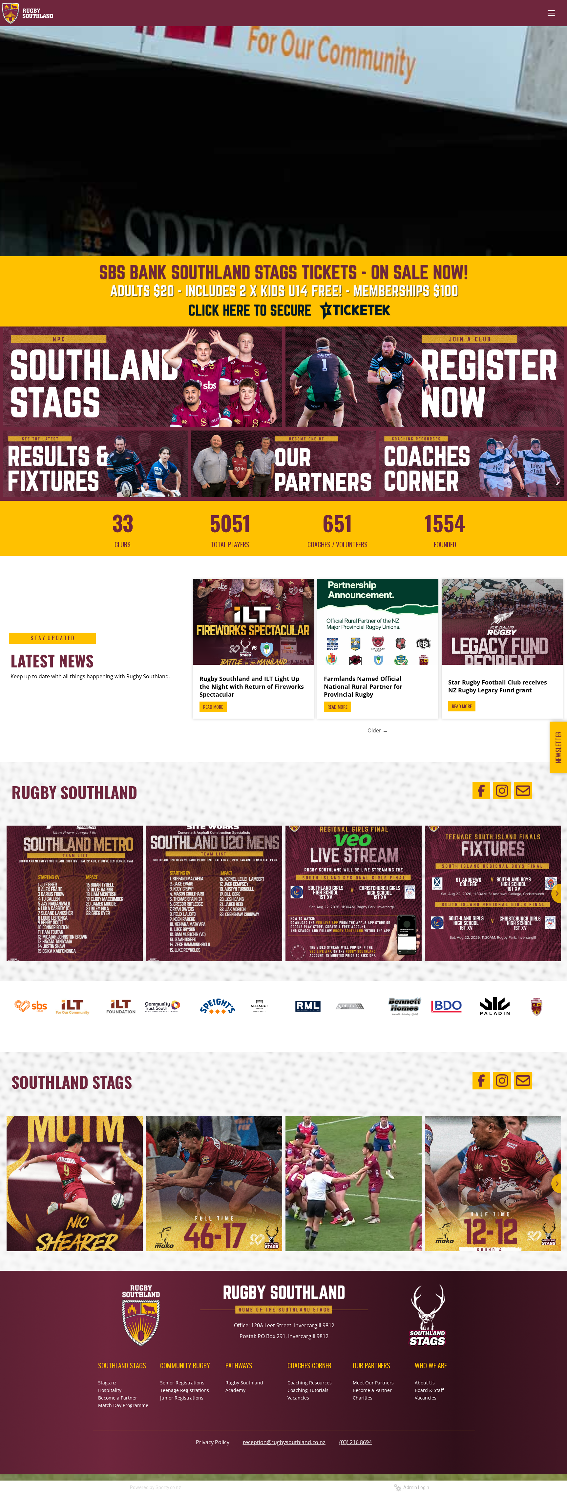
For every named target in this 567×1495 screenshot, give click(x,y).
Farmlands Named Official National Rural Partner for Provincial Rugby (363, 686)
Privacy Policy (212, 1442)
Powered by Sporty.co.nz (155, 1487)
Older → (378, 730)
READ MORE (213, 706)
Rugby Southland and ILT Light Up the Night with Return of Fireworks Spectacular (252, 686)
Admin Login (415, 1487)
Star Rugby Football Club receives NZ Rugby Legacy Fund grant (497, 686)
